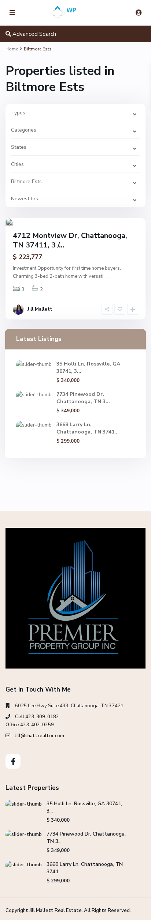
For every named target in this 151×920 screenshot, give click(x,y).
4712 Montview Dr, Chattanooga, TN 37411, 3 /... (70, 240)
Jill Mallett (39, 309)
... (106, 276)
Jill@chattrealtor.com (39, 735)
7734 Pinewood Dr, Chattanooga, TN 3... (83, 398)
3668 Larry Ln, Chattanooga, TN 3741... (87, 428)
